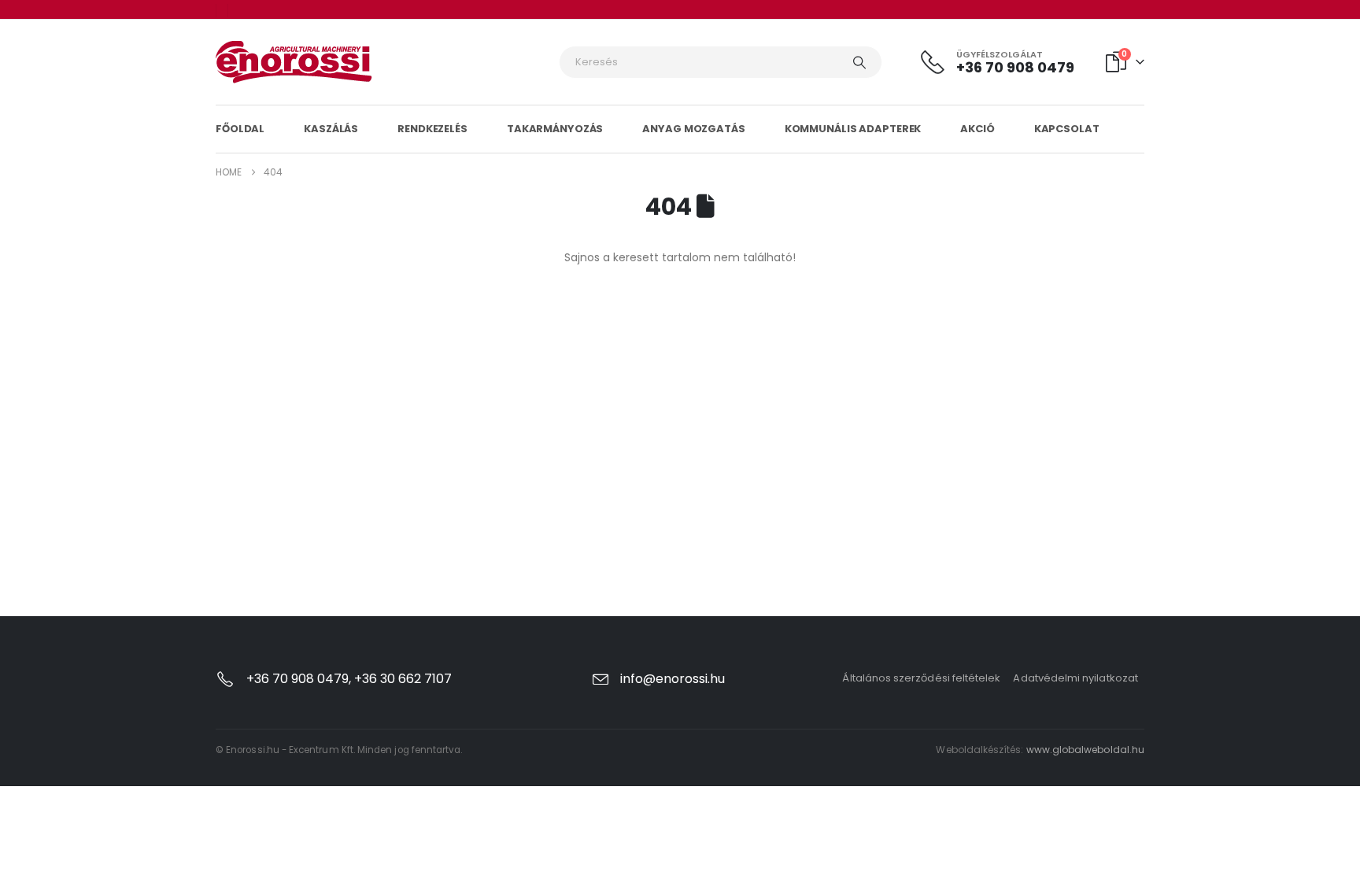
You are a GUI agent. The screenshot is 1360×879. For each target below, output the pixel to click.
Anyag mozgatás (693, 128)
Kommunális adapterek (853, 128)
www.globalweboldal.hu (1085, 749)
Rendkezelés (432, 128)
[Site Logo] (294, 62)
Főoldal (240, 128)
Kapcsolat (1066, 128)
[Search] (859, 62)
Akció (977, 128)
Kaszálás (331, 128)
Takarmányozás (555, 128)
